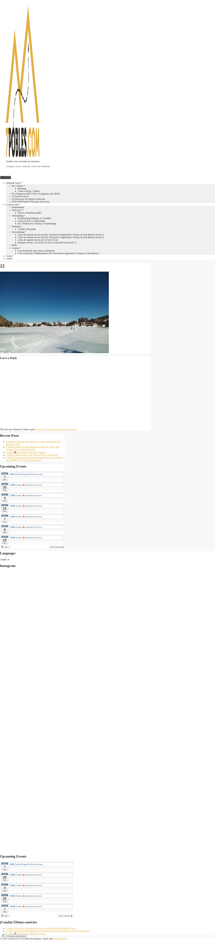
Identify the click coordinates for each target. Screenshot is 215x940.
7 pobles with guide (27, 229)
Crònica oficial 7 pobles (28, 191)
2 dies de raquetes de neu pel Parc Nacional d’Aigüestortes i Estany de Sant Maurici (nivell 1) (61, 234)
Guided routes (12, 204)
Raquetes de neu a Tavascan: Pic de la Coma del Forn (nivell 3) (47, 242)
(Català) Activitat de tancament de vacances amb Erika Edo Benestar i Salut (40, 928)
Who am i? (17, 210)
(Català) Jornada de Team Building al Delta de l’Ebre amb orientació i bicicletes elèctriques (32, 448)
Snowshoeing (18, 232)
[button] (5, 546)
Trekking (16, 226)
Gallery (9, 258)
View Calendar (56, 547)
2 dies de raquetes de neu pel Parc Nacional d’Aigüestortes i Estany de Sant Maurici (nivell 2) (61, 237)
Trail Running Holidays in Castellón (34, 218)
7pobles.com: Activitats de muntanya (23, 161)
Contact (9, 256)
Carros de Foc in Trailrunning (31, 221)
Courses (15, 248)
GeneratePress (60, 938)
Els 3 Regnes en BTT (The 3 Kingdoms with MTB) (36, 194)
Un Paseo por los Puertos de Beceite (28, 199)
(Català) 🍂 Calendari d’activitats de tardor (25, 452)
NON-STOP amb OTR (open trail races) (30, 201)
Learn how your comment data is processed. (56, 429)
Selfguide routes (13, 183)
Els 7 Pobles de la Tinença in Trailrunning (37, 223)
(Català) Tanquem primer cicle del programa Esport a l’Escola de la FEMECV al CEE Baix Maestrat (34, 458)
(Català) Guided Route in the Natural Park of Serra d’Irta (32, 455)
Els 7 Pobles (17, 186)
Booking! (22, 188)
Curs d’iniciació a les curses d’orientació (36, 250)
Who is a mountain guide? (30, 213)
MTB (14, 245)
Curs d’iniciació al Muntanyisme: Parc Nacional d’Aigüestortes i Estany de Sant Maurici (58, 253)
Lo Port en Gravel (20, 196)
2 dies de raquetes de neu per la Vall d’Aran (38, 240)
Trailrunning (17, 215)
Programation (18, 207)
